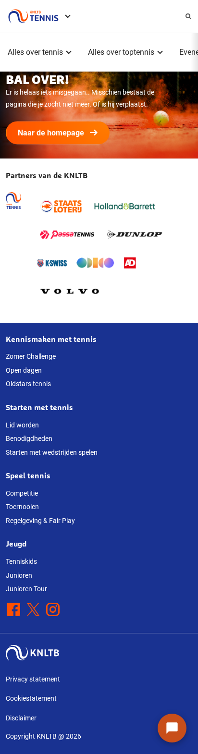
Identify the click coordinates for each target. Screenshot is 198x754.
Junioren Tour (26, 589)
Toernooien (22, 507)
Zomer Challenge (31, 356)
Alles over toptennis (121, 52)
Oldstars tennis (28, 384)
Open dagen (24, 370)
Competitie (22, 493)
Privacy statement (33, 679)
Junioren (19, 575)
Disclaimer (21, 718)
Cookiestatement (31, 698)
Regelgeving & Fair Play (40, 520)
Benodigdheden (29, 438)
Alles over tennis (35, 52)
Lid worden (22, 425)
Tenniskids (21, 561)
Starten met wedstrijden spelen (52, 452)
